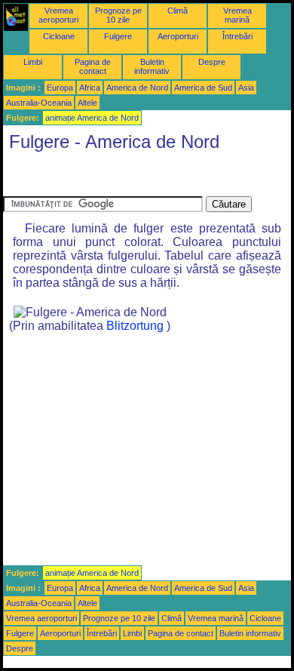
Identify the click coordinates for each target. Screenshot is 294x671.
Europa (60, 87)
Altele (87, 102)
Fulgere (118, 36)
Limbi (32, 61)
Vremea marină (237, 15)
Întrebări (237, 36)
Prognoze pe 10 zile (118, 15)
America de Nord (137, 87)
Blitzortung (135, 325)
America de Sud (203, 87)
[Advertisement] (123, 177)
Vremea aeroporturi (58, 15)
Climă (177, 10)
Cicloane (59, 36)
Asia (246, 87)
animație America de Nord (92, 117)
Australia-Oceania (39, 102)
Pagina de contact (93, 66)
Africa (89, 87)
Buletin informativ (152, 66)
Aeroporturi (178, 36)
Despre (211, 61)
